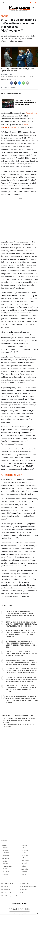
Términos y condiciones (23, 715)
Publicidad (7, 890)
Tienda (24, 893)
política (7, 88)
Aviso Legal (25, 884)
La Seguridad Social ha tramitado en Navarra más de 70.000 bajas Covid (25, 102)
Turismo (24, 890)
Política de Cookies (9, 893)
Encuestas (6, 871)
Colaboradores (7, 866)
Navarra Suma (31, 113)
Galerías (24, 871)
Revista (23, 866)
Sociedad (6, 855)
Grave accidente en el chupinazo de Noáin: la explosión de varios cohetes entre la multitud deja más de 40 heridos (22, 624)
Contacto (6, 887)
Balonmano (25, 855)
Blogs (5, 868)
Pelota (24, 852)
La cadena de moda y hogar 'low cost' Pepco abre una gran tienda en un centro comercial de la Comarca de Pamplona (21, 662)
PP (16, 127)
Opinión (4, 861)
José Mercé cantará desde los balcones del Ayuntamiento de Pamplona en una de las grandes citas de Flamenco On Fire (21, 670)
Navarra (5, 845)
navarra (13, 88)
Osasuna (5, 874)
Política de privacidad (10, 896)
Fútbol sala (25, 857)
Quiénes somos (8, 884)
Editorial (5, 863)
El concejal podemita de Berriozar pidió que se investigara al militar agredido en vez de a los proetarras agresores (21, 679)
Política (5, 848)
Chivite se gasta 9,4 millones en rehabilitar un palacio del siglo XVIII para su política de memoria (22, 653)
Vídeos (24, 874)
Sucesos (5, 850)
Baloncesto (25, 850)
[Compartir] (11, 83)
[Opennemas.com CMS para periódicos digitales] (20, 911)
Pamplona (5, 858)
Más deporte (25, 860)
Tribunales (6, 852)
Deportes (24, 845)
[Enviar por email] (27, 83)
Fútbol (24, 848)
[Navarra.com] (19, 8)
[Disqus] (19, 756)
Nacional (23, 863)
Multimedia (24, 869)
